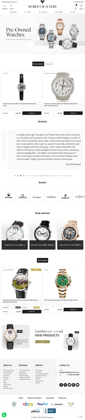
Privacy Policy (39, 370)
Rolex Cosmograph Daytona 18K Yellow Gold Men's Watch (61, 300)
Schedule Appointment (25, 379)
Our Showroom (7, 374)
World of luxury (42, 7)
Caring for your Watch (24, 377)
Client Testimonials (8, 372)
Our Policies (39, 372)
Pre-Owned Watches (24, 370)
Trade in (5, 383)
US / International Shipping (42, 374)
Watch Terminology (24, 375)
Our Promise (6, 375)
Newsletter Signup (8, 388)
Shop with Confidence (41, 375)
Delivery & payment (35, 398)
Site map (5, 386)
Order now (32, 113)
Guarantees (38, 377)
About (21, 398)
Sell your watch (7, 384)
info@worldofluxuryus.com (9, 2)
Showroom (62, 398)
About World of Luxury (8, 370)
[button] (15, 175)
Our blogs (5, 377)
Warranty (38, 383)
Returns (37, 379)
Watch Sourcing (23, 374)
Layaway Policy (39, 381)
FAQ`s (5, 381)
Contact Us (6, 379)
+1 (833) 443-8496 (78, 2)
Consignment (22, 372)
